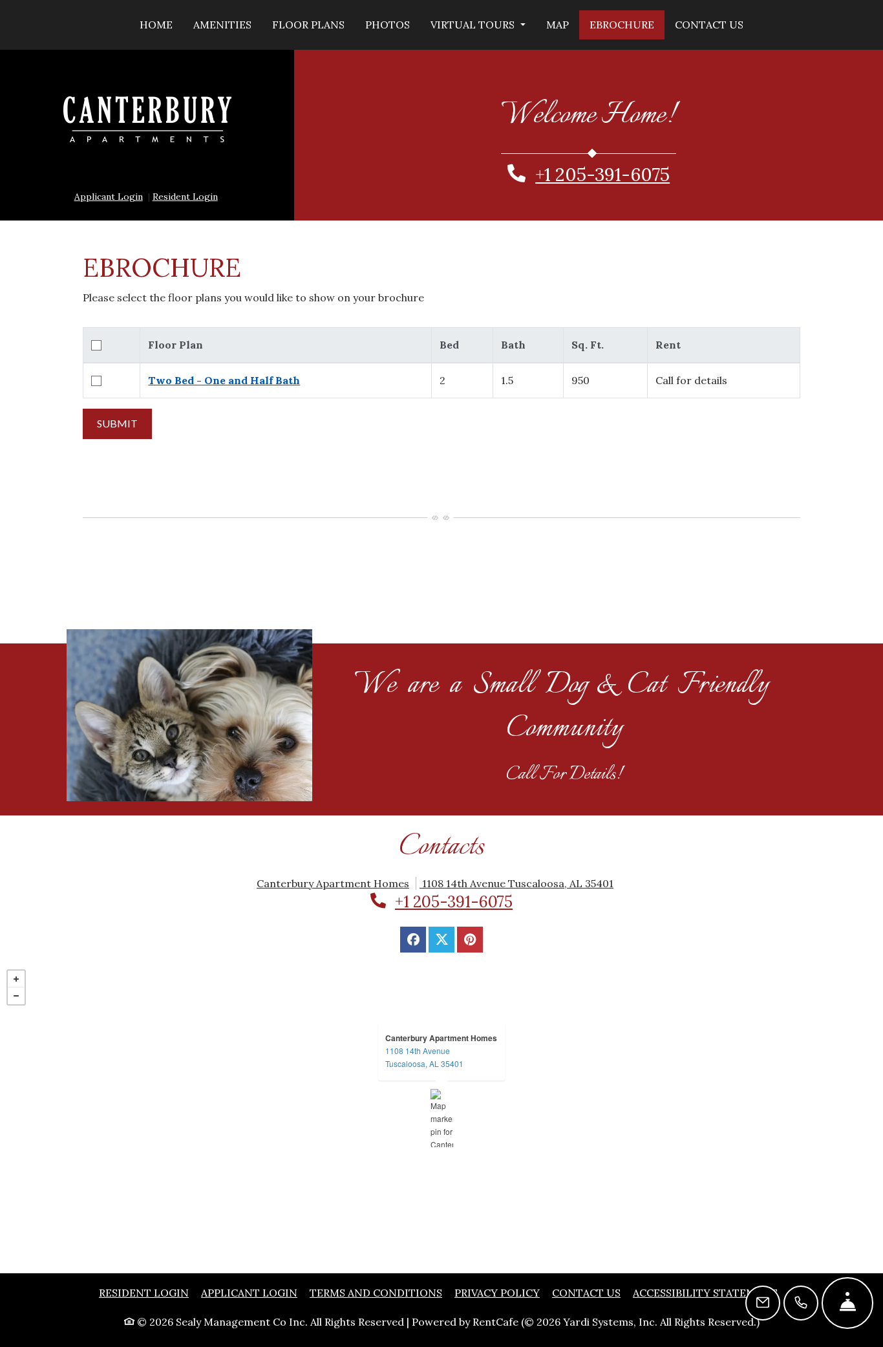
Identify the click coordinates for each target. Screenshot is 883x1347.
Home (156, 24)
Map (557, 24)
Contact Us (709, 24)
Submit (117, 423)
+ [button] (16, 979)
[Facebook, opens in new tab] (413, 940)
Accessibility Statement (705, 1292)
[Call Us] (800, 1303)
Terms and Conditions (376, 1292)
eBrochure (622, 24)
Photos (387, 24)
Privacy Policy (497, 1292)
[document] (441, 1118)
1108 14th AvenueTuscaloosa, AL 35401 (424, 1057)
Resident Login (185, 196)
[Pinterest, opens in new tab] (470, 940)
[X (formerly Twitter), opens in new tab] (441, 940)
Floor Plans (308, 24)
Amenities (222, 24)
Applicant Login (108, 196)
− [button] (16, 995)
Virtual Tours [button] (474, 24)
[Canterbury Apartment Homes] (442, 1118)
